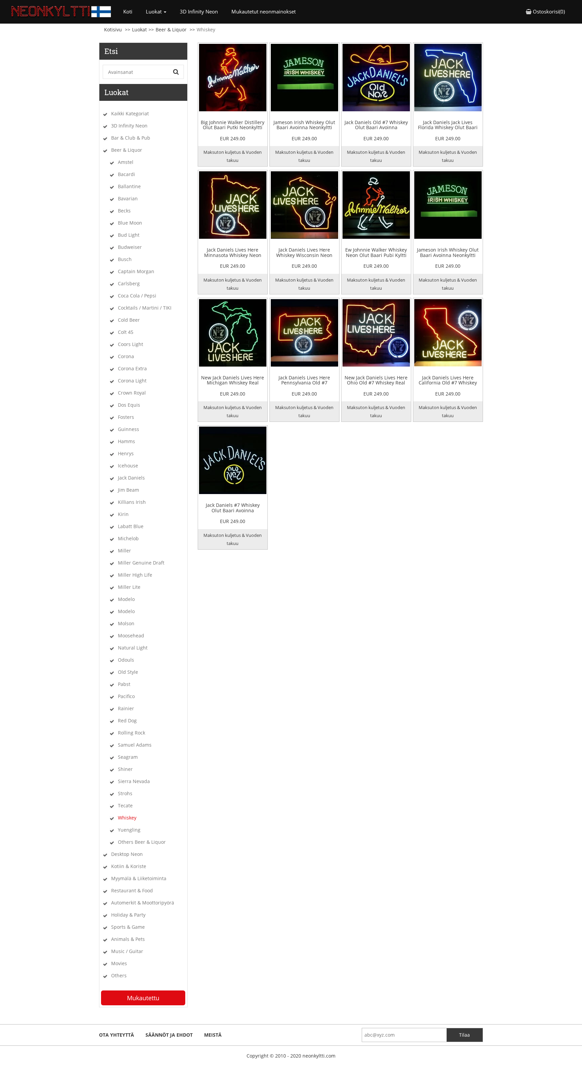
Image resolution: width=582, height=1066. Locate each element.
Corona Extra (132, 368)
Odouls (126, 660)
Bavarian (128, 198)
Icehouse (128, 465)
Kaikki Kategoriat (130, 113)
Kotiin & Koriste (128, 866)
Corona (126, 356)
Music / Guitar (127, 951)
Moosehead (131, 635)
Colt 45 (125, 332)
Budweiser (130, 247)
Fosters (126, 417)
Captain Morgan (136, 271)
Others (119, 975)
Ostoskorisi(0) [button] (548, 11)
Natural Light (133, 647)
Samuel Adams (135, 745)
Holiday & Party (128, 915)
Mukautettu (143, 998)
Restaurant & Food (132, 890)
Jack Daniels (131, 477)
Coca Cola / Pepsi (137, 295)
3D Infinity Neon (199, 11)
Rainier (126, 708)
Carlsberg (129, 283)
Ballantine (129, 186)
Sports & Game (128, 927)
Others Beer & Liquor (142, 842)
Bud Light (128, 235)
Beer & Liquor (171, 29)
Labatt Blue (130, 526)
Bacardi (126, 174)
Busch (125, 259)
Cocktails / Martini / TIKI (144, 308)
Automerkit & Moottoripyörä (142, 902)
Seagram (128, 757)
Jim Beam (128, 490)
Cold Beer (129, 320)
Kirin (123, 514)
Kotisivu (113, 29)
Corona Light (132, 380)
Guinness (128, 429)
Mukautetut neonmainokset (263, 11)
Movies (119, 963)
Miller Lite (129, 587)
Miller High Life (135, 575)
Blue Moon (130, 223)
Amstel (125, 162)
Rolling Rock (131, 732)
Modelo (126, 599)
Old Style (128, 672)
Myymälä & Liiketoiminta (138, 878)
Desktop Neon (127, 854)
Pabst (124, 684)
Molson (126, 623)
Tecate (125, 805)
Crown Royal (132, 393)
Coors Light (130, 344)
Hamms (126, 441)
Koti (131, 11)
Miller (124, 550)
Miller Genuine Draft (141, 562)
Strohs (125, 793)
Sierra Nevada (134, 781)
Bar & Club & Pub (130, 138)
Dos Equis (129, 405)
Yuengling (129, 830)
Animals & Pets (128, 939)
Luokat (139, 29)
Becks (124, 210)
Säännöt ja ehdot (169, 1035)
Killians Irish (132, 502)
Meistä (213, 1035)
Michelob (128, 538)
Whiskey (127, 817)
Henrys (126, 453)
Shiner (125, 769)
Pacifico (126, 696)
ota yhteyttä (116, 1035)
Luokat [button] (154, 11)
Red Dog (127, 720)
